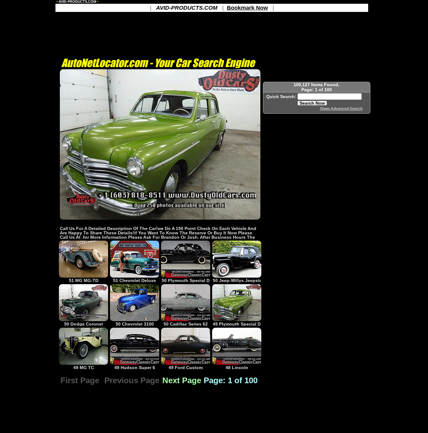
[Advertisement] (160, 222)
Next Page (181, 380)
